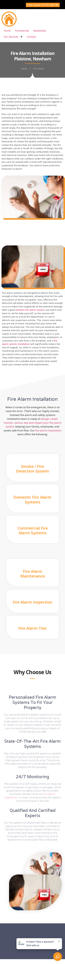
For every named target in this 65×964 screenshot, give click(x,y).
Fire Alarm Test (32, 628)
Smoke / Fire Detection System (32, 469)
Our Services (11, 36)
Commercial (22, 30)
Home (7, 30)
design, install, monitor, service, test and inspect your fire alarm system (32, 422)
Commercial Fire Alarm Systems (32, 530)
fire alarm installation (48, 430)
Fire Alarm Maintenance (32, 574)
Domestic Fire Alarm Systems (32, 499)
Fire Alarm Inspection (32, 602)
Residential (39, 30)
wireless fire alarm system (30, 309)
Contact (31, 36)
